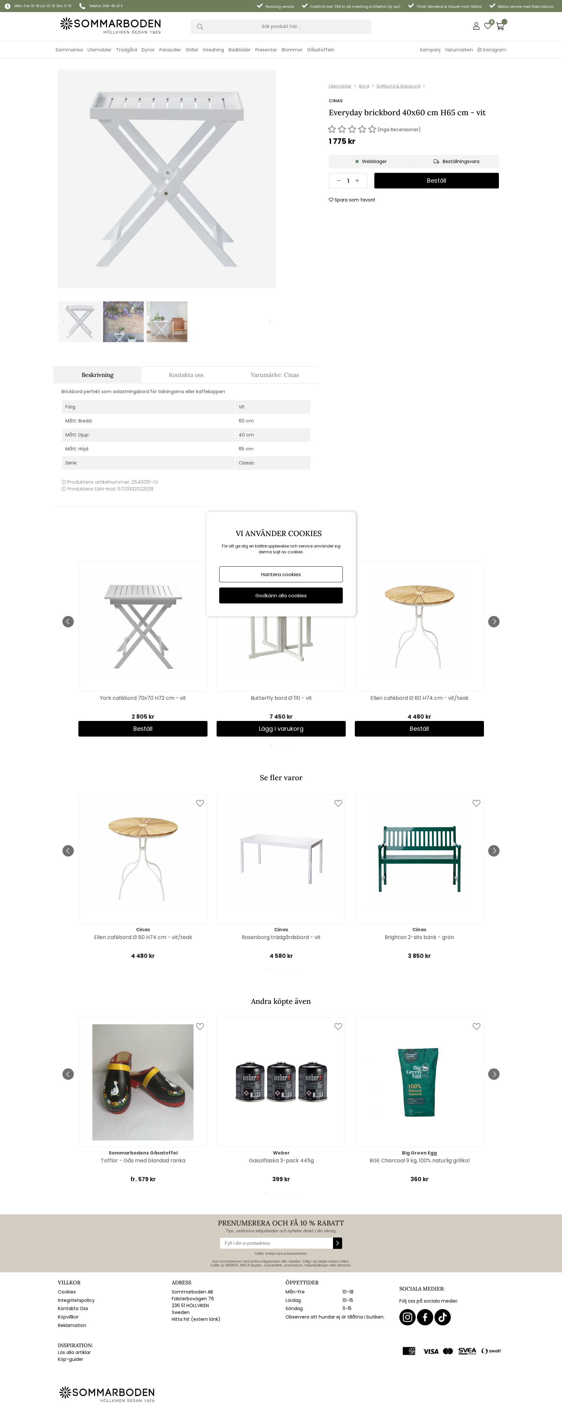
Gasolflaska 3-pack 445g (281, 1160)
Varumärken (459, 50)
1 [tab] (271, 746)
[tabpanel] (143, 649)
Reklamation (72, 1325)
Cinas (335, 101)
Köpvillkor (68, 1317)
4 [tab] (295, 969)
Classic (247, 463)
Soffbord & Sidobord (398, 86)
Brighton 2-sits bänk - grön (419, 937)
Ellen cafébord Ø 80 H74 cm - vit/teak (419, 698)
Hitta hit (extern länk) (196, 1319)
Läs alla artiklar (74, 1352)
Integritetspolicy (76, 1300)
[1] (167, 179)
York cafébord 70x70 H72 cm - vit (143, 698)
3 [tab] (291, 746)
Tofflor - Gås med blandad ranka (143, 1160)
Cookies (67, 1292)
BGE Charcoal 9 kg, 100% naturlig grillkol (419, 1160)
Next (494, 621)
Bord (364, 86)
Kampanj (430, 50)
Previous (68, 621)
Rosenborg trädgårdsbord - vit (281, 937)
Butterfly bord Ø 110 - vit (281, 698)
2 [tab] (281, 746)
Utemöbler (340, 86)
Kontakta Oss (73, 1308)
